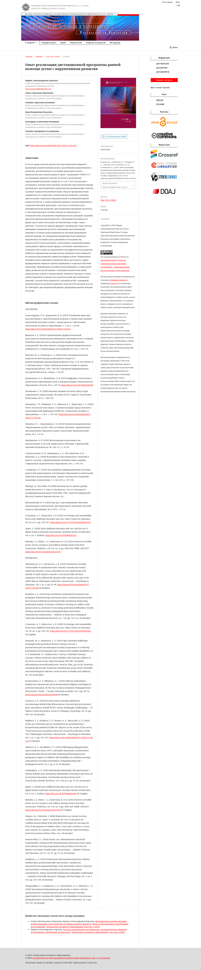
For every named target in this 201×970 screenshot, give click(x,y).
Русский (160, 104)
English (160, 100)
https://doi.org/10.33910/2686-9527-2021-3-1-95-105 (53, 145)
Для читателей (162, 64)
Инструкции (115, 42)
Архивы (39, 56)
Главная (28, 56)
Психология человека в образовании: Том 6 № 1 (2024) (73, 926)
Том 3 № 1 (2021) (53, 56)
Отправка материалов (96, 42)
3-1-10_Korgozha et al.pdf (115, 136)
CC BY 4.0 (113, 283)
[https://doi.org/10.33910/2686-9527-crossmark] (164, 158)
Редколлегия (76, 42)
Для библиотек (163, 72)
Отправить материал (164, 80)
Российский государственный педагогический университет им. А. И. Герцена (71, 958)
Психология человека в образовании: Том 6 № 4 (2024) (98, 932)
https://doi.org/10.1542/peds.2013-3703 (43, 551)
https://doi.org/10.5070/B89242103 (60, 535)
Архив (63, 42)
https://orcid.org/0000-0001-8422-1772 (38, 89)
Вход (178, 2)
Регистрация (167, 2)
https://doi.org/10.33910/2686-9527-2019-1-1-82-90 (47, 329)
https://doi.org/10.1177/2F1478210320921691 (70, 522)
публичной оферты (118, 280)
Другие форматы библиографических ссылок (114, 185)
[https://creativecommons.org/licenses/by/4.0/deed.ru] (164, 140)
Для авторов (162, 68)
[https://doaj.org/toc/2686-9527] (164, 196)
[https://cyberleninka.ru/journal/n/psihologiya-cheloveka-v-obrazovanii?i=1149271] (164, 181)
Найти (175, 47)
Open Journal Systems (160, 87)
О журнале (30, 42)
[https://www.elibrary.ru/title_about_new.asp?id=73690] (164, 168)
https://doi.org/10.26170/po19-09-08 (77, 385)
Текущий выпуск (48, 42)
